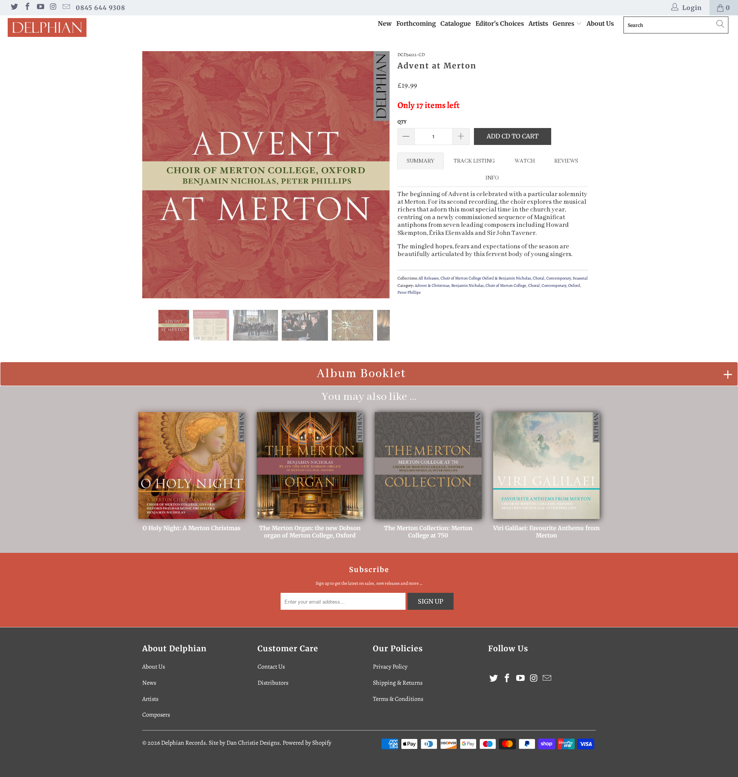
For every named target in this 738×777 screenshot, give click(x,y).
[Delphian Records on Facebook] (27, 7)
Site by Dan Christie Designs (244, 743)
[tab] (420, 161)
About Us (600, 23)
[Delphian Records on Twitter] (14, 7)
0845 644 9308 (100, 8)
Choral (538, 278)
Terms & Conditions (398, 699)
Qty (402, 121)
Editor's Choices (499, 23)
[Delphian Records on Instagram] (53, 7)
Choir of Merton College (505, 285)
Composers (156, 714)
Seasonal (580, 278)
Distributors (273, 683)
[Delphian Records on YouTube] (40, 7)
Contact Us (271, 666)
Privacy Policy (390, 666)
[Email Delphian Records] (66, 7)
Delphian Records (183, 743)
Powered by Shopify (307, 743)
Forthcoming (416, 23)
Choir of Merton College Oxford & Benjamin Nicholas (485, 278)
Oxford (574, 285)
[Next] (376, 175)
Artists (538, 23)
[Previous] (155, 175)
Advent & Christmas (432, 285)
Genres (564, 23)
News (149, 683)
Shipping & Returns (397, 683)
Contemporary (558, 278)
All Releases (429, 278)
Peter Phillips (409, 292)
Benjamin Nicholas (467, 285)
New (385, 23)
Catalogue (455, 23)
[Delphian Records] (63, 27)
